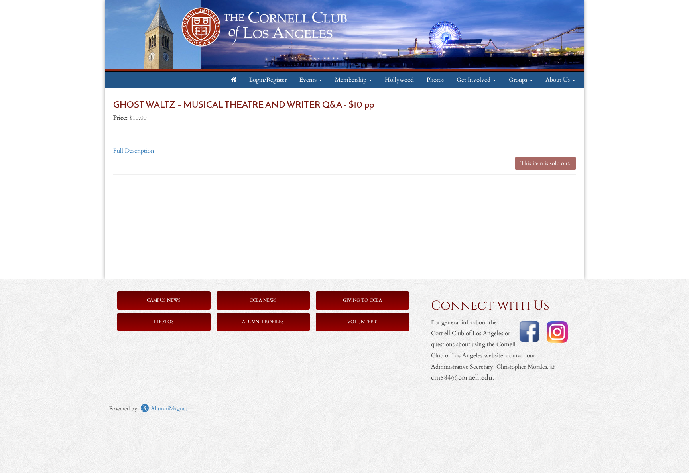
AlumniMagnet (168, 408)
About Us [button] (558, 80)
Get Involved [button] (474, 80)
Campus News (164, 300)
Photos (435, 80)
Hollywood (399, 80)
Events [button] (308, 80)
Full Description (133, 151)
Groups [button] (519, 80)
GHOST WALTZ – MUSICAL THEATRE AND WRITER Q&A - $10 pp (243, 105)
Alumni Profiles (263, 322)
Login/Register (268, 80)
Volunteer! (362, 322)
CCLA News (263, 300)
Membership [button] (351, 80)
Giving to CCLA (362, 300)
